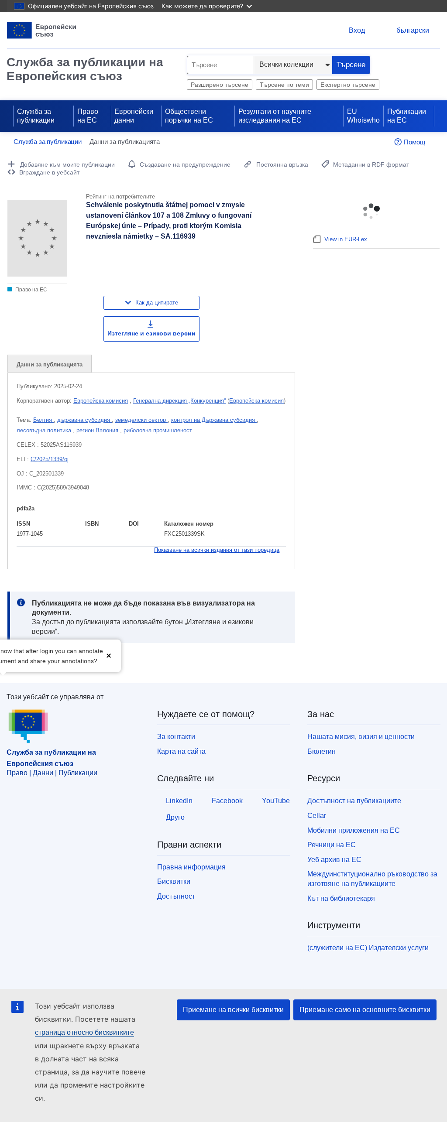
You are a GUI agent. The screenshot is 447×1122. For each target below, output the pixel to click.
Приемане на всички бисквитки (233, 1009)
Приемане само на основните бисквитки (364, 1009)
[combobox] (220, 65)
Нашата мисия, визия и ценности (361, 736)
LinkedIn (179, 800)
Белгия (43, 420)
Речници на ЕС (331, 844)
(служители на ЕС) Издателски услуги (368, 947)
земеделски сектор (141, 420)
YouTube (276, 800)
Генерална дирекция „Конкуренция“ (179, 400)
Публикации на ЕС (406, 116)
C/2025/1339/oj (50, 459)
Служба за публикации (36, 116)
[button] (108, 655)
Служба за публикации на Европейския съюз (85, 69)
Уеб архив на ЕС (334, 859)
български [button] (412, 30)
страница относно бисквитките (84, 1032)
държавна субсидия (84, 420)
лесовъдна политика (45, 430)
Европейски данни (133, 116)
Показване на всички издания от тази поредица (216, 550)
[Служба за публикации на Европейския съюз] (41, 30)
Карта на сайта (181, 751)
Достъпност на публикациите (354, 800)
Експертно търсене (347, 84)
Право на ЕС (87, 116)
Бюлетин (321, 751)
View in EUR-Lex (345, 239)
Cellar (316, 815)
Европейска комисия (100, 400)
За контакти (176, 736)
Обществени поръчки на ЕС (189, 116)
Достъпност (176, 896)
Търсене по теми (284, 84)
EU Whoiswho (363, 116)
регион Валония (98, 430)
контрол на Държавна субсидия (214, 420)
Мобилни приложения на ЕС (353, 830)
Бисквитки (173, 881)
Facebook (227, 800)
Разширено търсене (219, 84)
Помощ (414, 142)
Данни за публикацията (50, 364)
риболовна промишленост (158, 430)
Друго (175, 817)
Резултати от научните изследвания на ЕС (274, 116)
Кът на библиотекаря (341, 898)
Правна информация (191, 867)
